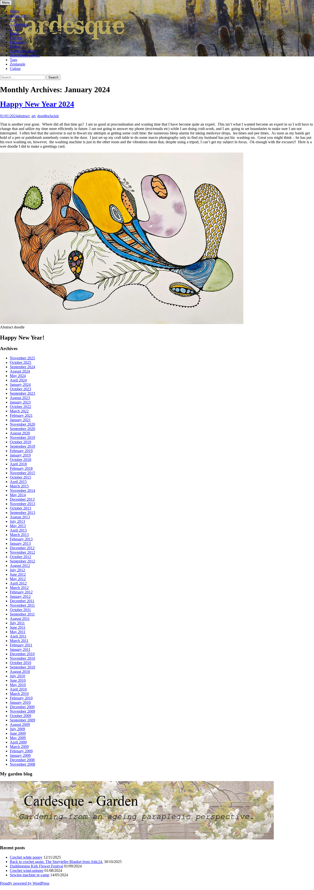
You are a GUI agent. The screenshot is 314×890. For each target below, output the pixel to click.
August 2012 (20, 565)
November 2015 (22, 473)
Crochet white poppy (26, 857)
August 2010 (20, 671)
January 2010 (20, 702)
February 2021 (21, 415)
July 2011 (17, 623)
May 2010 (18, 685)
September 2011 (22, 614)
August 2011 (20, 618)
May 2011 (18, 632)
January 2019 (20, 455)
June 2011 (18, 627)
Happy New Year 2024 (37, 104)
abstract (23, 116)
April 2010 (18, 689)
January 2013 (20, 543)
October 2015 (20, 477)
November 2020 (22, 424)
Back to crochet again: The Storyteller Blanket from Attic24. (56, 862)
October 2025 (20, 362)
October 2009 (20, 716)
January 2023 (20, 402)
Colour (15, 68)
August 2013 (20, 517)
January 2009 (20, 755)
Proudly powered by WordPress (24, 883)
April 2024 (18, 380)
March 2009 (19, 747)
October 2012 (20, 557)
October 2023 (20, 389)
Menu (6, 2)
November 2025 (22, 358)
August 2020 (20, 433)
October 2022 (20, 407)
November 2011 (22, 605)
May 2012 (18, 579)
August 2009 (20, 724)
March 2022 (19, 411)
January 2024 (20, 384)
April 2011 (18, 636)
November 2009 (22, 711)
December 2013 (22, 499)
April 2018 (18, 464)
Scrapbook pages (23, 51)
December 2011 (22, 601)
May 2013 (18, 526)
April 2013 (18, 530)
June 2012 (18, 574)
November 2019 (22, 437)
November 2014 (22, 490)
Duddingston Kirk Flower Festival (36, 866)
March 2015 (19, 486)
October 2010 (20, 663)
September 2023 (22, 393)
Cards (14, 33)
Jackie (54, 116)
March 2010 (19, 694)
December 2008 (22, 760)
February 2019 (21, 451)
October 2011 (20, 610)
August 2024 (20, 371)
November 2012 (22, 552)
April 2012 (18, 583)
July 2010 (17, 676)
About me (17, 15)
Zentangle (17, 64)
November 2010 (22, 658)
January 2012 (20, 596)
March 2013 (19, 535)
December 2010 (22, 654)
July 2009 (17, 729)
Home (14, 11)
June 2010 (18, 680)
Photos (15, 46)
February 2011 (21, 645)
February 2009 (21, 751)
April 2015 (18, 482)
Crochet (16, 38)
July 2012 (17, 570)
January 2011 (20, 649)
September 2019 (22, 446)
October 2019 (20, 442)
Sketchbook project (25, 55)
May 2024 (18, 376)
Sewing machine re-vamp (29, 875)
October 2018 (20, 460)
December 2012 (22, 548)
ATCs (14, 29)
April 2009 (18, 742)
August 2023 (20, 398)
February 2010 (21, 698)
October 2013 (20, 508)
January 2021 (20, 420)
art (33, 116)
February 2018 (21, 468)
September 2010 (22, 667)
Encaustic (17, 42)
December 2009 (22, 707)
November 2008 (22, 764)
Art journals (19, 24)
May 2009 (18, 738)
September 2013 (22, 512)
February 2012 (21, 592)
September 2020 (22, 429)
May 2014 (18, 495)
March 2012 (19, 588)
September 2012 (22, 561)
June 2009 (18, 733)
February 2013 (21, 539)
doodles (43, 116)
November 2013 (22, 504)
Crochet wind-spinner (26, 870)
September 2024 (22, 367)
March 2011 (19, 641)
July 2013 (17, 521)
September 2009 (22, 720)
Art (12, 20)
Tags (13, 60)
